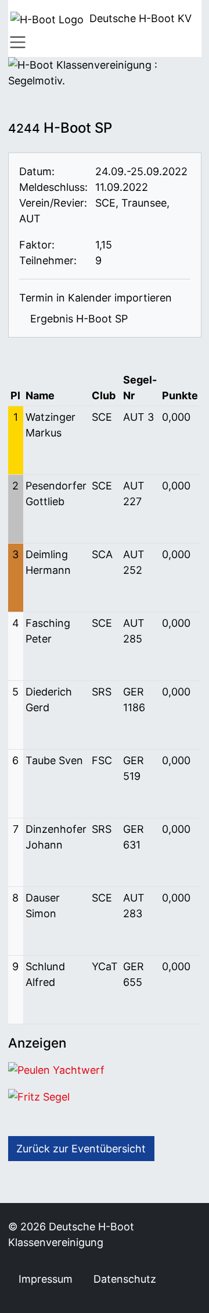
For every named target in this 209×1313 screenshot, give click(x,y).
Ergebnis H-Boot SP (77, 319)
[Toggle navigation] (18, 42)
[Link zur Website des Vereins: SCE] (50, 218)
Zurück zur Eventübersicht (81, 1148)
